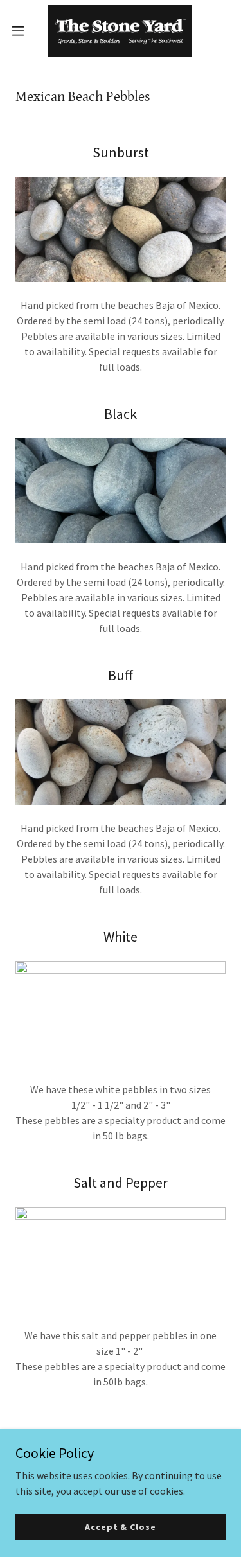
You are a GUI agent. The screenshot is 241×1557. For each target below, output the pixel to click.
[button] (22, 31)
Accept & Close (120, 1526)
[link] (120, 31)
